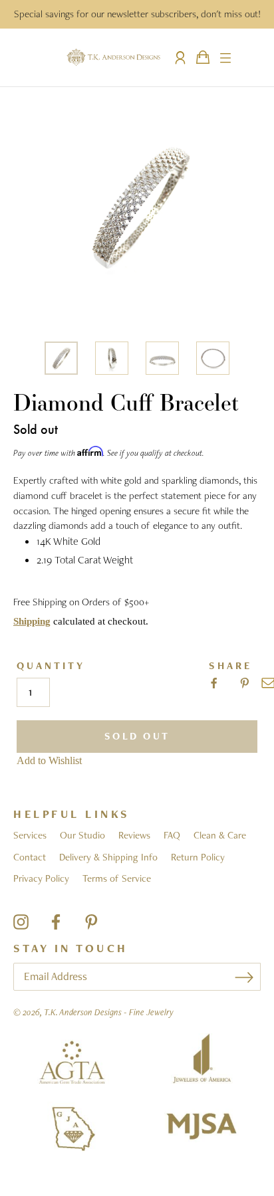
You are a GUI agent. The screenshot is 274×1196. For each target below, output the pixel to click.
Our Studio (82, 835)
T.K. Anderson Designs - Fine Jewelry (109, 1012)
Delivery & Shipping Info (108, 857)
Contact (29, 857)
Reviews (134, 835)
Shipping (32, 621)
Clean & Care (220, 835)
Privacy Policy (41, 878)
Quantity (51, 666)
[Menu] (225, 57)
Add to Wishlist (49, 760)
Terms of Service (116, 878)
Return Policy (198, 857)
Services (30, 835)
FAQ (172, 835)
